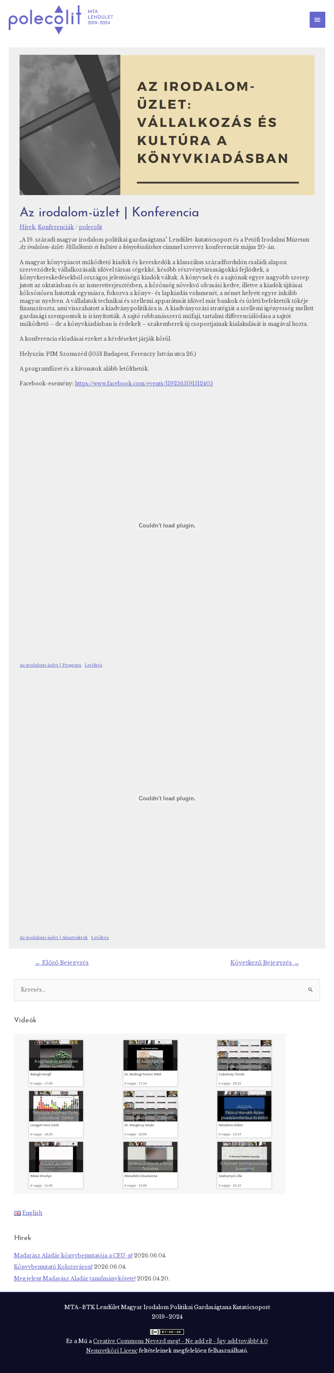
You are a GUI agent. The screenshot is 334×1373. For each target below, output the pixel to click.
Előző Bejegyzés (62, 962)
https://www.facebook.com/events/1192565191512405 (144, 384)
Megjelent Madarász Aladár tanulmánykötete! (75, 1279)
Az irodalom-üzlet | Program (50, 665)
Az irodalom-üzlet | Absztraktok (54, 937)
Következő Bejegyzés (264, 962)
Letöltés (93, 665)
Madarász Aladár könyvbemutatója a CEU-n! (73, 1256)
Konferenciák (56, 227)
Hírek (27, 227)
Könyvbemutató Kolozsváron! (53, 1267)
